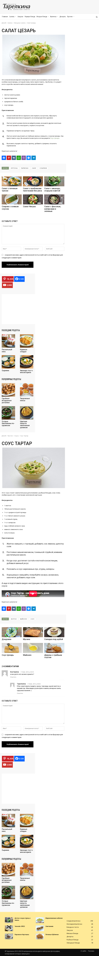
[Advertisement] (20, 309)
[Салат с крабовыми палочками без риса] (33, 181)
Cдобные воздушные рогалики (6, 400)
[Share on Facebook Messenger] (28, 158)
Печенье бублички (52, 934)
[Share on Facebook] (4, 158)
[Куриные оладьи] (26, 341)
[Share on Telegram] (33, 158)
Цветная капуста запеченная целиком (25, 424)
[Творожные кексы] (26, 390)
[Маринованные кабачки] (40, 920)
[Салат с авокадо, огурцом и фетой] (54, 181)
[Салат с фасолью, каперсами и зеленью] (54, 199)
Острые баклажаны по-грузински (8, 423)
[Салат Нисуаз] (33, 199)
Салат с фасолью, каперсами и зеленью (52, 208)
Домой (4, 23)
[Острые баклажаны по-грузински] (8, 413)
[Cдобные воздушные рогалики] (8, 390)
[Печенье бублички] (40, 936)
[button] (96, 17)
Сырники (5, 370)
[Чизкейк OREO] (9, 928)
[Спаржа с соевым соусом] (12, 199)
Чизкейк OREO (20, 926)
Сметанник (49, 926)
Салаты (10, 23)
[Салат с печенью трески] (12, 181)
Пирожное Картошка (22, 934)
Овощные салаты (19, 23)
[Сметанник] (40, 928)
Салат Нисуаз (29, 206)
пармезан (24, 168)
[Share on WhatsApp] (19, 158)
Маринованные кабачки (54, 918)
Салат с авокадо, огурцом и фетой (52, 189)
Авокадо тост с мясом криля (26, 372)
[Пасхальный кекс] (8, 341)
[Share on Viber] (23, 158)
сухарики (43, 168)
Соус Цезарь (55, 138)
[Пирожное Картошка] (9, 936)
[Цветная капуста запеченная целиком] (26, 413)
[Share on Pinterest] (9, 158)
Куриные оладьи (23, 351)
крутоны (14, 168)
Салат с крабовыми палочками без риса (32, 189)
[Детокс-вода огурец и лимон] (9, 920)
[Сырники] (8, 362)
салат (34, 168)
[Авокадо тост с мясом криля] (26, 362)
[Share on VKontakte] (14, 158)
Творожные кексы (25, 399)
